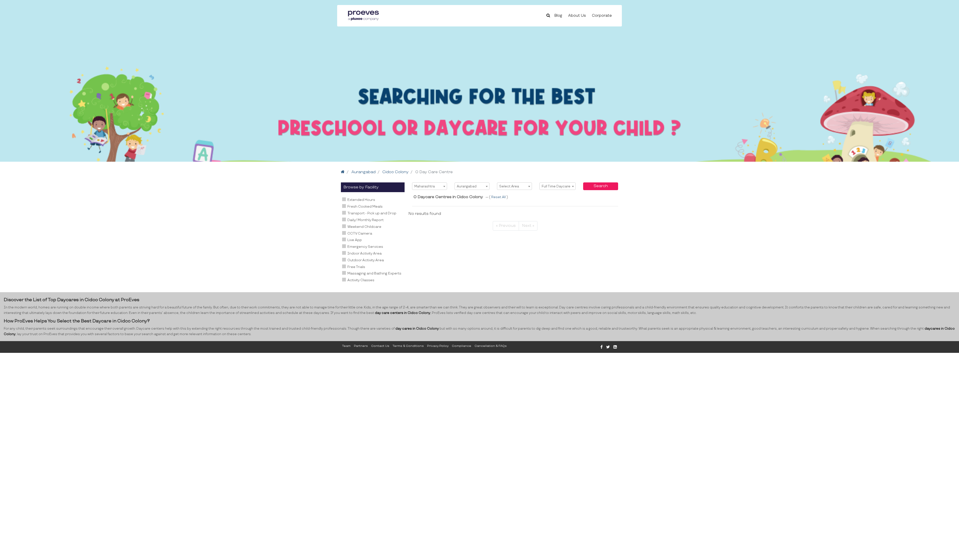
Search (601, 186)
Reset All (498, 197)
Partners (361, 346)
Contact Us (380, 346)
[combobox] (429, 186)
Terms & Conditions (408, 346)
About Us (577, 15)
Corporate (602, 15)
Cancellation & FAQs (491, 346)
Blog (558, 15)
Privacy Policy (438, 346)
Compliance (461, 346)
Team (346, 346)
